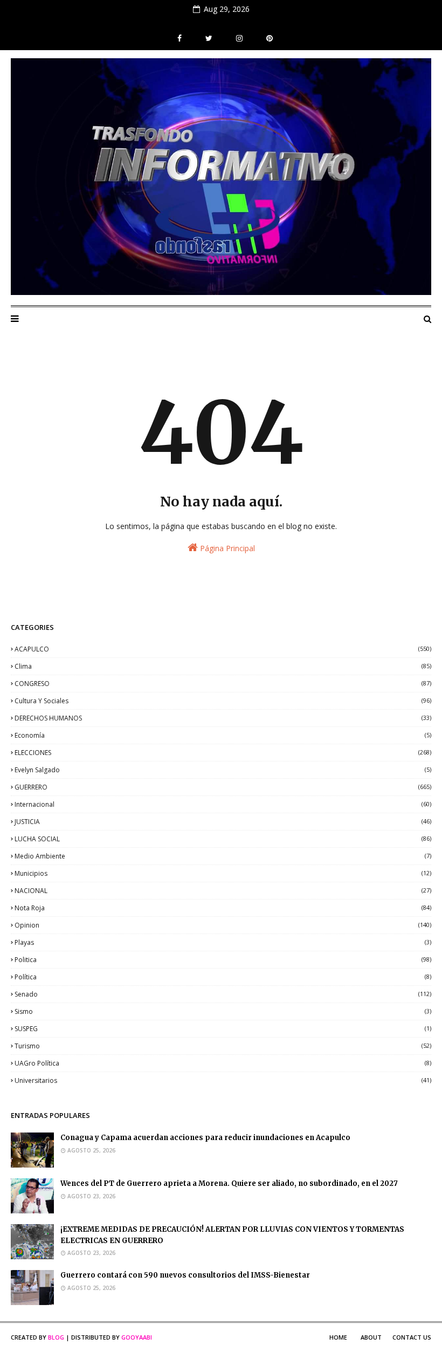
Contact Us (411, 1337)
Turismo (223, 1046)
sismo (223, 1011)
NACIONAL (223, 890)
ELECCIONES (223, 752)
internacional (223, 804)
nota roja (223, 907)
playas (223, 942)
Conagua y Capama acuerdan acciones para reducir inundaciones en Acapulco (205, 1137)
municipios (223, 873)
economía (223, 735)
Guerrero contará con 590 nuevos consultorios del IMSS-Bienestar (185, 1275)
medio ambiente (223, 856)
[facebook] (179, 38)
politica (223, 959)
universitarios (223, 1080)
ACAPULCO (223, 649)
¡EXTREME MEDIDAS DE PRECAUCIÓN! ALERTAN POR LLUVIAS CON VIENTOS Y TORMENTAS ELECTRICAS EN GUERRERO (232, 1235)
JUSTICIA (223, 821)
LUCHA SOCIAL (223, 838)
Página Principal (226, 548)
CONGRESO (223, 683)
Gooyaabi (136, 1337)
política (223, 977)
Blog (56, 1337)
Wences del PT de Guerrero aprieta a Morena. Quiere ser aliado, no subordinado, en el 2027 (229, 1183)
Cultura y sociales (223, 700)
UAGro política (223, 1063)
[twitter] (209, 38)
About (371, 1337)
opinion (223, 925)
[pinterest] (268, 38)
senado (223, 994)
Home (338, 1337)
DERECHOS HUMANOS (223, 718)
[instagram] (239, 38)
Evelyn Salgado (223, 769)
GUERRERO (223, 787)
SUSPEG (223, 1028)
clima (223, 666)
